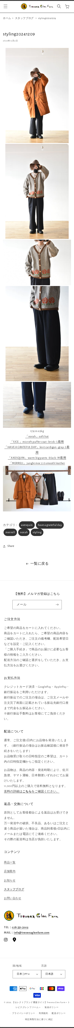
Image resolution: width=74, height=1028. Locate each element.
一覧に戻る (39, 563)
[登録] (57, 604)
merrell (10, 532)
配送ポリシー (59, 1013)
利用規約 (43, 1013)
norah (24, 532)
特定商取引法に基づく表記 (39, 1019)
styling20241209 (47, 18)
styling (37, 532)
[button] (5, 6)
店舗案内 (9, 871)
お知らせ (9, 880)
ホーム (7, 18)
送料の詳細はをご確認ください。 (31, 791)
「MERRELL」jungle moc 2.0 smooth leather (37, 463)
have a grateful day (50, 525)
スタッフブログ (24, 18)
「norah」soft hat (37, 436)
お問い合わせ (12, 898)
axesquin (27, 525)
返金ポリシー (51, 1007)
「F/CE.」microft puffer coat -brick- (33, 441)
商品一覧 (9, 862)
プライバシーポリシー (23, 1013)
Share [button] (10, 546)
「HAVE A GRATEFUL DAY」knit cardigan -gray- (34, 447)
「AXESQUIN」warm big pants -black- (32, 457)
